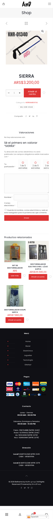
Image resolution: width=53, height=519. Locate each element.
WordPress (36, 484)
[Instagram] (31, 487)
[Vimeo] (28, 487)
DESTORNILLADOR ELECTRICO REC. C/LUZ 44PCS (38, 266)
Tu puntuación (9, 165)
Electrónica (28, 350)
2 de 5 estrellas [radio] (35, 167)
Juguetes (28, 355)
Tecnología (28, 360)
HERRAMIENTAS (31, 102)
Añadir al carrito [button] (38, 277)
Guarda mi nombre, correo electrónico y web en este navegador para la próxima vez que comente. (26, 211)
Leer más (15, 275)
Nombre (8, 197)
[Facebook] (21, 487)
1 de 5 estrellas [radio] (23, 167)
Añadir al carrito (32, 93)
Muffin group (30, 481)
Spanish (34, 517)
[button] (42, 31)
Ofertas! (28, 364)
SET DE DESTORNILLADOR (15, 266)
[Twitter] (24, 487)
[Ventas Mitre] (26, 4)
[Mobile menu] (49, 4)
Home (28, 341)
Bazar (28, 346)
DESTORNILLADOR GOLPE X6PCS (15, 311)
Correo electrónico (9, 204)
